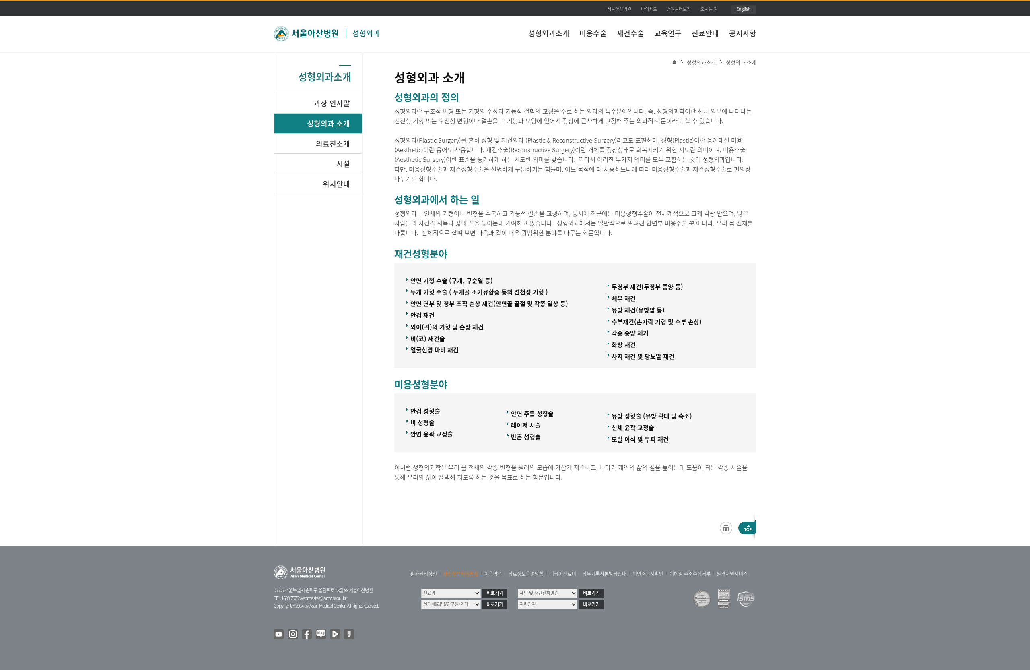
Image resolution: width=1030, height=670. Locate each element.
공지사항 (742, 33)
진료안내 (705, 33)
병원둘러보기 (679, 9)
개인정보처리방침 (460, 573)
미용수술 (593, 33)
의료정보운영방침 (526, 573)
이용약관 (493, 573)
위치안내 (336, 183)
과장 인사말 (332, 103)
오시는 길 (709, 9)
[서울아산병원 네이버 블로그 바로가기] (321, 634)
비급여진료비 (563, 573)
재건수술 (630, 33)
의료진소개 (333, 143)
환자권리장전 (423, 573)
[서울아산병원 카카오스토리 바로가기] (349, 634)
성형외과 (366, 33)
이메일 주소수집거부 (690, 573)
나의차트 (649, 9)
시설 (343, 163)
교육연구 (668, 33)
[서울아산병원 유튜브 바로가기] (279, 634)
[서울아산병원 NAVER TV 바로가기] (335, 634)
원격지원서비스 (732, 573)
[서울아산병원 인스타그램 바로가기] (293, 634)
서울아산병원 (619, 9)
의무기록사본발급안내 (604, 573)
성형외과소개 (548, 33)
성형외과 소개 (741, 62)
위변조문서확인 (647, 573)
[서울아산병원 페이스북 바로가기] (307, 634)
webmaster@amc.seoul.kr (322, 598)
